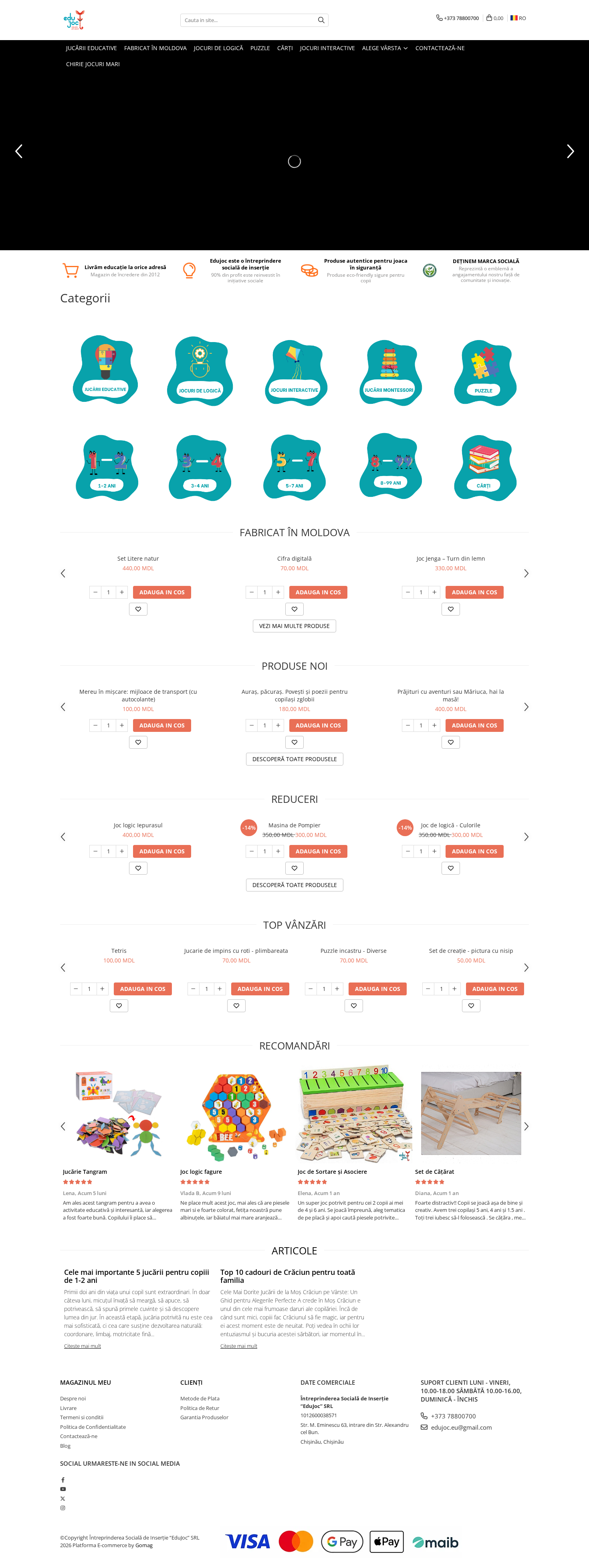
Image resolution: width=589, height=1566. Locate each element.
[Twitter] (62, 1498)
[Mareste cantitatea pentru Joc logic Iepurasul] (122, 851)
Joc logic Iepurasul (138, 825)
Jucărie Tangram (85, 1171)
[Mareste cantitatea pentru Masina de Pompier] (278, 851)
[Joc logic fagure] (236, 1114)
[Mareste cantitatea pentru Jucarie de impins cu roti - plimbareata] (220, 989)
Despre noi (73, 1398)
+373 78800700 (453, 1416)
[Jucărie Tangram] (119, 1114)
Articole (294, 1250)
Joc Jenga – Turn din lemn (451, 558)
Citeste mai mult (82, 1345)
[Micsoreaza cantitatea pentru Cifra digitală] (252, 592)
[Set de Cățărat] (471, 1114)
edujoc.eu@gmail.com (461, 1427)
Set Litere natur (138, 558)
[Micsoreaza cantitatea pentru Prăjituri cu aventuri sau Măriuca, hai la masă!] (408, 725)
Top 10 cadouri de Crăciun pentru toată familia (287, 1276)
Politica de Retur (199, 1408)
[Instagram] (62, 1507)
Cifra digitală (294, 558)
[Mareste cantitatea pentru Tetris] (103, 989)
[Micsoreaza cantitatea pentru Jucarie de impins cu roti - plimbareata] (194, 989)
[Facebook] (62, 1479)
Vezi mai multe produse (294, 626)
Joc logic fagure (201, 1171)
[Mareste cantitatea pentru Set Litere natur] (122, 592)
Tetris (119, 950)
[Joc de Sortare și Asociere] (353, 1114)
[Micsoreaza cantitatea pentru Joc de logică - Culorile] (408, 851)
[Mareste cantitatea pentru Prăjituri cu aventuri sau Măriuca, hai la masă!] (434, 725)
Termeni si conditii (81, 1417)
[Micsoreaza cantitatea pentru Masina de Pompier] (252, 851)
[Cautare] (321, 20)
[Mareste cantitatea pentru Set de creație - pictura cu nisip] (455, 989)
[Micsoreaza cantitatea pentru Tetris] (76, 989)
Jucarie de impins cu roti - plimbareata (236, 950)
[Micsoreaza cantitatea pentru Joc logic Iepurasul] (95, 851)
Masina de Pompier (294, 825)
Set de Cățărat (434, 1171)
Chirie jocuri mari (93, 64)
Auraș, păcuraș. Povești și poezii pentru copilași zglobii (295, 695)
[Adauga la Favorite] (138, 609)
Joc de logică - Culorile (450, 825)
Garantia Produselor (204, 1417)
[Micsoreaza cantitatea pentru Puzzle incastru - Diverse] (311, 989)
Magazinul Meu (85, 1382)
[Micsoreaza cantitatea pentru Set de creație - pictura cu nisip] (428, 989)
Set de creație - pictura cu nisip (471, 950)
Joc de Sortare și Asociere (332, 1171)
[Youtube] (62, 1489)
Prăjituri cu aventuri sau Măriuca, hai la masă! (450, 695)
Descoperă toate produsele (294, 759)
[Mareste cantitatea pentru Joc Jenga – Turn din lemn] (434, 592)
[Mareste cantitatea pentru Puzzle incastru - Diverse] (337, 989)
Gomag (143, 1545)
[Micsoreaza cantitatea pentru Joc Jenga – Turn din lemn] (408, 592)
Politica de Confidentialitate (93, 1426)
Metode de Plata (200, 1398)
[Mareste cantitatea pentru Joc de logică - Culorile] (434, 851)
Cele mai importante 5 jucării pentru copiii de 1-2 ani (136, 1276)
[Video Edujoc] (294, 161)
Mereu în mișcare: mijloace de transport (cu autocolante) (138, 695)
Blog (65, 1445)
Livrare (68, 1408)
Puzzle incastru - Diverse (354, 950)
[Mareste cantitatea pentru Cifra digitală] (278, 592)
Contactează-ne (78, 1436)
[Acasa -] (100, 20)
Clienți (191, 1382)
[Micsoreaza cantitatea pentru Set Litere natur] (95, 592)
